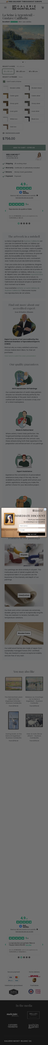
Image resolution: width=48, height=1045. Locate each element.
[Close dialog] (45, 509)
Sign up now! (32, 534)
